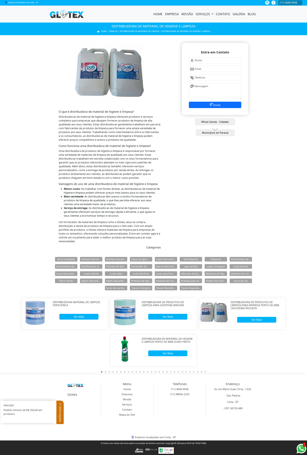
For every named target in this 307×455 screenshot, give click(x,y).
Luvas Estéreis (91, 273)
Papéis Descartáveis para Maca (116, 280)
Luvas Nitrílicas (141, 273)
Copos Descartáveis (166, 259)
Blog (252, 14)
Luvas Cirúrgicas (216, 266)
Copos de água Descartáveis (141, 259)
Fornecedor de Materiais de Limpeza (141, 266)
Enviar (217, 105)
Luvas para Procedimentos (166, 273)
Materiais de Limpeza (241, 273)
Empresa (172, 14)
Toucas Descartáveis (166, 288)
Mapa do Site (127, 414)
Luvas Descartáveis (66, 273)
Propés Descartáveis (216, 280)
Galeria (239, 14)
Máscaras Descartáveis (191, 273)
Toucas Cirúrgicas (141, 288)
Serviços (203, 14)
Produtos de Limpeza (166, 280)
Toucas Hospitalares (191, 288)
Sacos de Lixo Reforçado (116, 288)
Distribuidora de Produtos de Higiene (66, 266)
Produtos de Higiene (141, 280)
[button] (102, 371)
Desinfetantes (191, 259)
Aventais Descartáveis (91, 259)
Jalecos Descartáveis (166, 266)
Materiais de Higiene (216, 273)
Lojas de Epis (191, 266)
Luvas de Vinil (240, 266)
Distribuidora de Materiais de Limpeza (241, 259)
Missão (187, 14)
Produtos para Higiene (191, 280)
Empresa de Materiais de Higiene (116, 266)
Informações (60, 414)
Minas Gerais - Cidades (215, 122)
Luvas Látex (116, 273)
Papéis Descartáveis (91, 280)
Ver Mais (79, 316)
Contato (223, 14)
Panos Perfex (66, 280)
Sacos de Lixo (241, 280)
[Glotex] (67, 14)
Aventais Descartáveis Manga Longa (116, 259)
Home (157, 14)
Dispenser (215, 259)
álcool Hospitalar (66, 259)
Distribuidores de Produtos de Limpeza (91, 266)
